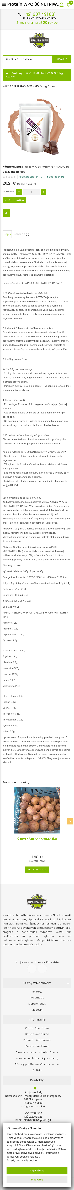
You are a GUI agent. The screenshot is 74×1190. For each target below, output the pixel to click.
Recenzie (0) (21, 234)
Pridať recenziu (55, 176)
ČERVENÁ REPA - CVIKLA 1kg (37, 839)
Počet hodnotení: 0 (30, 176)
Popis (7, 234)
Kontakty (37, 991)
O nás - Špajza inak (37, 1028)
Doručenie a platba (37, 1034)
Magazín (37, 1009)
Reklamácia (37, 997)
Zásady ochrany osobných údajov (37, 1052)
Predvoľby (37, 1179)
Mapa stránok (37, 1003)
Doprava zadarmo (37, 1046)
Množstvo (8, 191)
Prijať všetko (37, 1170)
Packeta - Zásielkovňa (37, 1040)
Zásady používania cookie (22, 1160)
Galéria (37, 1070)
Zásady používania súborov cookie (37, 1064)
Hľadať (62, 59)
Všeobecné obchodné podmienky (37, 1058)
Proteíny (17, 73)
